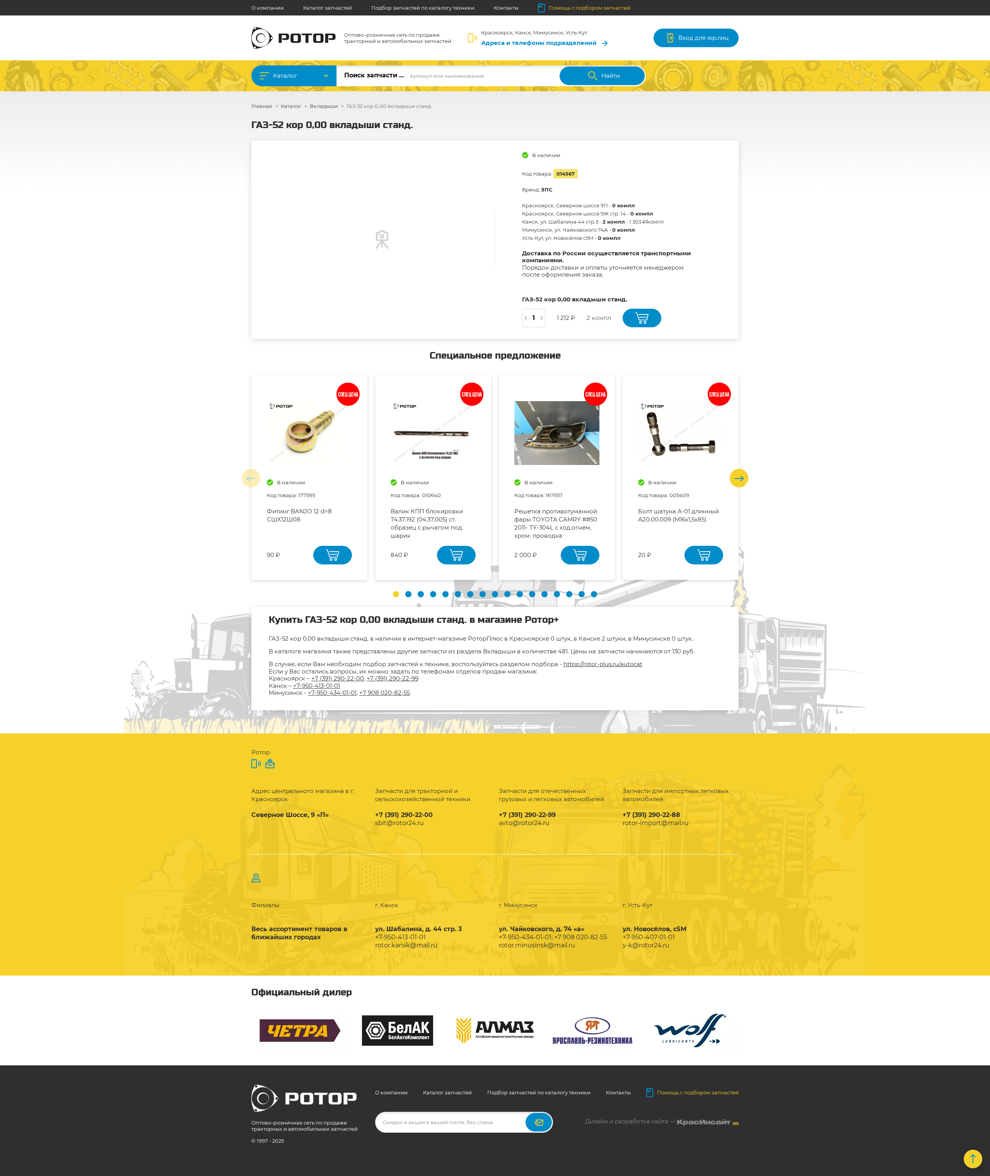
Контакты (506, 8)
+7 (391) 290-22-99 (392, 678)
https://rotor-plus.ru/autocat (602, 664)
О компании (267, 8)
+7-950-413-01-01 (316, 685)
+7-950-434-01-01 (332, 692)
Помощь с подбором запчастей (589, 8)
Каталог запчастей (327, 8)
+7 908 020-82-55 (384, 692)
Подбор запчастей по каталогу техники (423, 8)
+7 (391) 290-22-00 (337, 678)
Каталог (285, 75)
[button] (396, 594)
